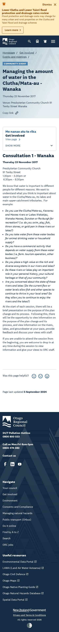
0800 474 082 (11, 448)
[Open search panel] (29, 41)
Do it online (9, 526)
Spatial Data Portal (13, 599)
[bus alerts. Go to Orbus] (37, 41)
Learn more (11, 30)
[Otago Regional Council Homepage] (10, 41)
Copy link (8, 113)
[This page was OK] (40, 376)
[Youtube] (19, 464)
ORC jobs (8, 545)
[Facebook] (5, 464)
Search (6, 538)
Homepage (9, 52)
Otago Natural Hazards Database (21, 593)
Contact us (9, 455)
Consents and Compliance (18, 507)
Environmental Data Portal (18, 561)
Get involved (27, 52)
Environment (10, 500)
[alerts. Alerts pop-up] (45, 41)
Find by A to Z (11, 532)
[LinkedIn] (12, 464)
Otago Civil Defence (14, 574)
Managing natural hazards (17, 513)
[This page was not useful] (34, 376)
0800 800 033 (11, 436)
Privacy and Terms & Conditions (29, 615)
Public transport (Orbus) (17, 519)
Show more (12, 145)
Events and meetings (15, 57)
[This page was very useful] (47, 376)
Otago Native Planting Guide (19, 587)
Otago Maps (9, 580)
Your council (10, 488)
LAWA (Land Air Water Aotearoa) (22, 568)
